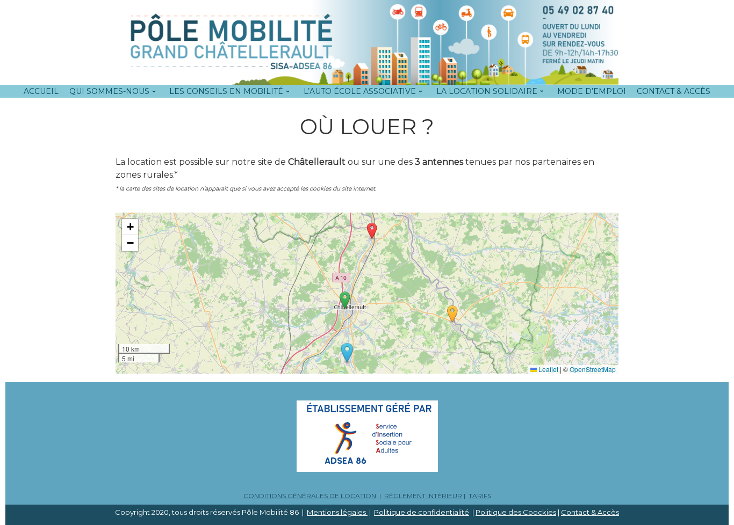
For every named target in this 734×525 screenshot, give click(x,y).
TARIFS (480, 496)
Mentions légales (337, 512)
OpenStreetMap (593, 369)
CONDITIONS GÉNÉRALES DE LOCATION (309, 496)
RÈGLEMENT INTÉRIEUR (423, 496)
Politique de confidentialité (421, 512)
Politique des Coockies (516, 512)
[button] (347, 353)
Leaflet (547, 369)
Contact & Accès (590, 512)
